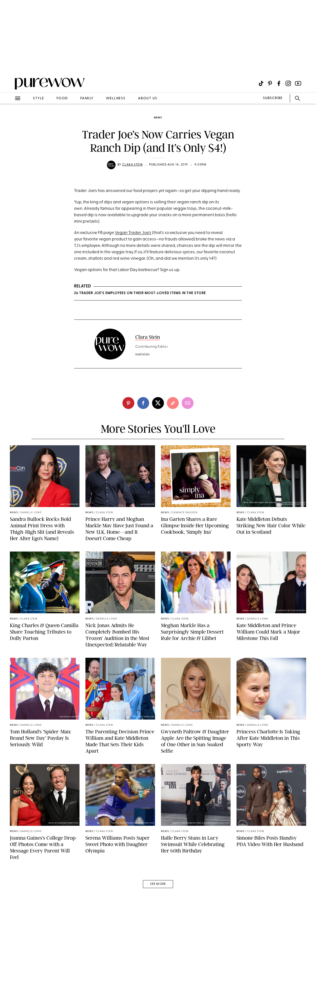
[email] (9, 118)
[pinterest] (9, 64)
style (38, 98)
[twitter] (158, 403)
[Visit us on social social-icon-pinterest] (270, 83)
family (87, 98)
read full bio (142, 354)
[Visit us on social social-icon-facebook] (278, 83)
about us (148, 98)
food (62, 98)
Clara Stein (132, 164)
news (158, 117)
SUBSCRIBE (272, 98)
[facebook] (143, 403)
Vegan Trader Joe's (133, 233)
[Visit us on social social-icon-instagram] (288, 83)
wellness (116, 98)
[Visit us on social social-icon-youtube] (298, 83)
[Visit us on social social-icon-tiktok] (261, 83)
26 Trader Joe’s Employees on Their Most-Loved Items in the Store (140, 293)
